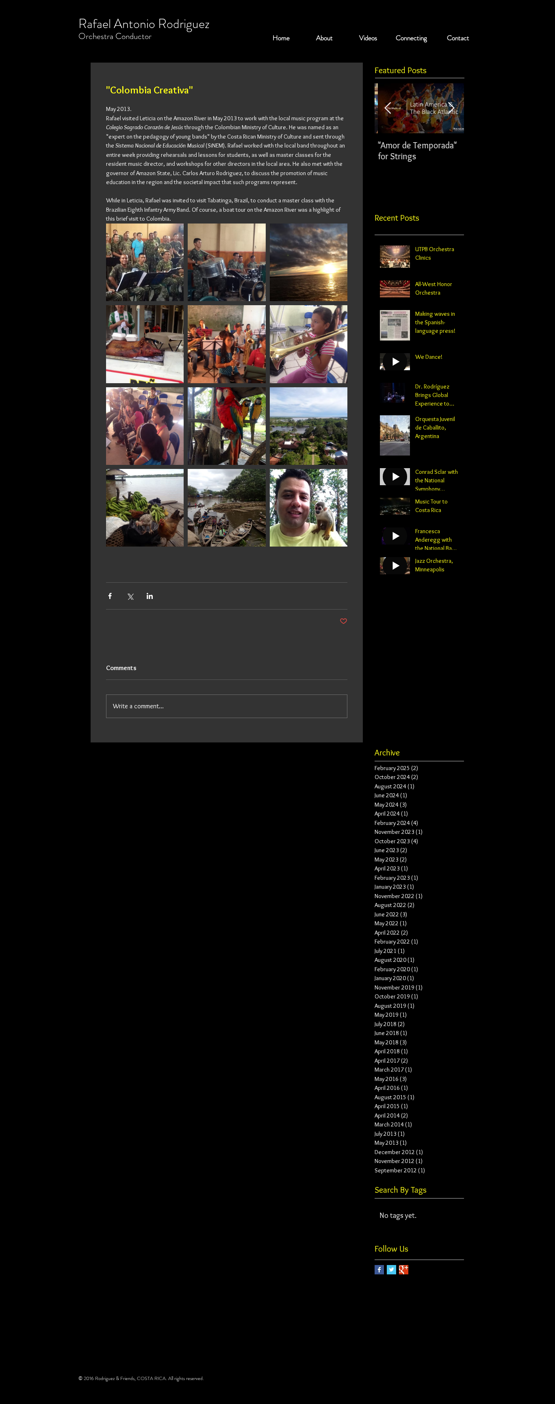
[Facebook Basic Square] (379, 1269)
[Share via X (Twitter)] (130, 596)
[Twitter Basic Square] (391, 1269)
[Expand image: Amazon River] (145, 508)
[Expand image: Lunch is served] (145, 344)
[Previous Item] (387, 108)
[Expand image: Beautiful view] (308, 262)
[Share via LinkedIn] (150, 596)
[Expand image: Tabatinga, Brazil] (145, 262)
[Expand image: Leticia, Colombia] (226, 344)
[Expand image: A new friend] (308, 508)
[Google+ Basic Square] (403, 1269)
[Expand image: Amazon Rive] (226, 426)
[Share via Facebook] (110, 596)
